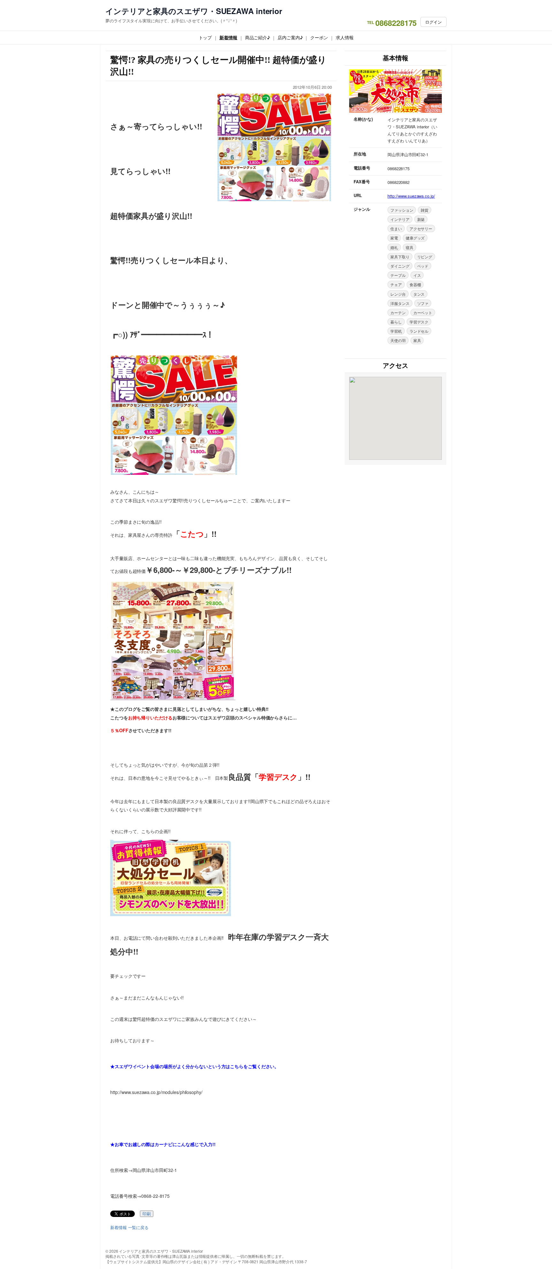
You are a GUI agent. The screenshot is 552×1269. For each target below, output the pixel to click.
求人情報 (345, 37)
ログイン (433, 22)
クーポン (319, 37)
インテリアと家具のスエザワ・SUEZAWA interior (193, 11)
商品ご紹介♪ (257, 37)
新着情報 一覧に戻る (129, 1227)
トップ (205, 37)
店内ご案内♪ (290, 37)
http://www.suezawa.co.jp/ (411, 196)
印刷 (146, 1214)
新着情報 (228, 37)
